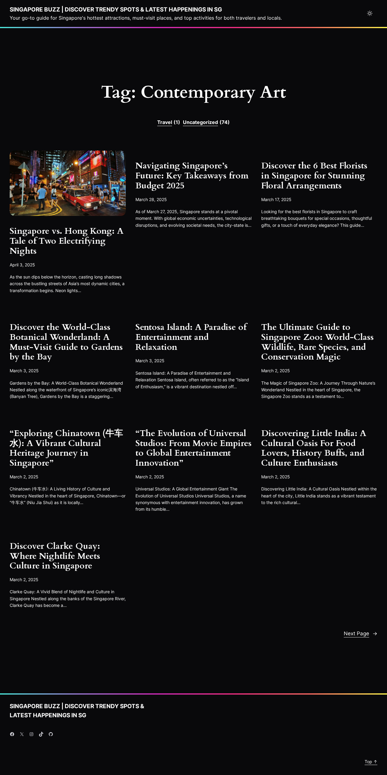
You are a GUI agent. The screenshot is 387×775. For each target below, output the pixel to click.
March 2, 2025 (275, 370)
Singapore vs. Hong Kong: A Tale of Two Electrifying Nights (66, 241)
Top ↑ (371, 761)
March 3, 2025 (24, 370)
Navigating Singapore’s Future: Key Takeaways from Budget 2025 (192, 175)
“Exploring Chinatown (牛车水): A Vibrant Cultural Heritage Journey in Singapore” (66, 448)
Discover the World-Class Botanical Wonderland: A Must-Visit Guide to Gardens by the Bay (66, 342)
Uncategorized (206, 122)
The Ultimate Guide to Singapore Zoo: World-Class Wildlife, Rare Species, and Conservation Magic (317, 342)
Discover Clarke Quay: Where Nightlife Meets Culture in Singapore (55, 556)
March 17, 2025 (276, 199)
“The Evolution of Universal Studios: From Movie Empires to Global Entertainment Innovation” (193, 448)
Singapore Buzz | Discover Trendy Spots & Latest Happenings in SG (116, 9)
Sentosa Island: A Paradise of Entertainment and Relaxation (190, 337)
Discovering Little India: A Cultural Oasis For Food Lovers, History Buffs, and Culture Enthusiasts (313, 448)
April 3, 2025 (22, 264)
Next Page (360, 633)
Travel (168, 122)
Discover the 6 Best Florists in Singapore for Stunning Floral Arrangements (314, 175)
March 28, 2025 (151, 199)
